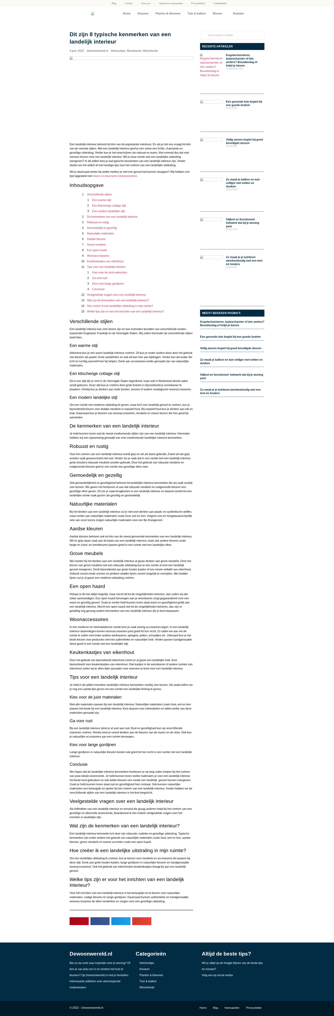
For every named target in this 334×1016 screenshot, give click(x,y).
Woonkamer (134, 50)
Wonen (217, 13)
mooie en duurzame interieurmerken (115, 175)
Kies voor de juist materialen (109, 272)
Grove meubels (96, 244)
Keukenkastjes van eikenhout (105, 261)
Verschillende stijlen (99, 194)
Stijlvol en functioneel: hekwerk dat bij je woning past (242, 223)
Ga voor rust (99, 278)
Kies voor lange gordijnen (108, 283)
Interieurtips (118, 50)
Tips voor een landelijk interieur (106, 266)
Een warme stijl (101, 200)
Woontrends (150, 50)
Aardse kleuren (96, 239)
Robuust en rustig (98, 222)
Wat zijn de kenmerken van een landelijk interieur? (118, 300)
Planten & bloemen (168, 13)
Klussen (143, 13)
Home (127, 13)
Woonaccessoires (98, 255)
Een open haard (97, 250)
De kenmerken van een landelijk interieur (112, 216)
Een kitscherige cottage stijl (109, 205)
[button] (79, 921)
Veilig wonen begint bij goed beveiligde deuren (230, 348)
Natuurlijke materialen (100, 233)
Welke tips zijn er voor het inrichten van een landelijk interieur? (125, 311)
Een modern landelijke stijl (108, 211)
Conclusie (98, 289)
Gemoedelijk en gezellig (102, 227)
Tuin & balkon (197, 13)
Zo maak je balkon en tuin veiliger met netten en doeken (243, 183)
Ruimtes (238, 13)
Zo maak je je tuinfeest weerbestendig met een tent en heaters (244, 261)
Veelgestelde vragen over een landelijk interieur (116, 294)
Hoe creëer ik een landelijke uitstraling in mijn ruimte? (120, 305)
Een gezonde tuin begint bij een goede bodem (230, 336)
